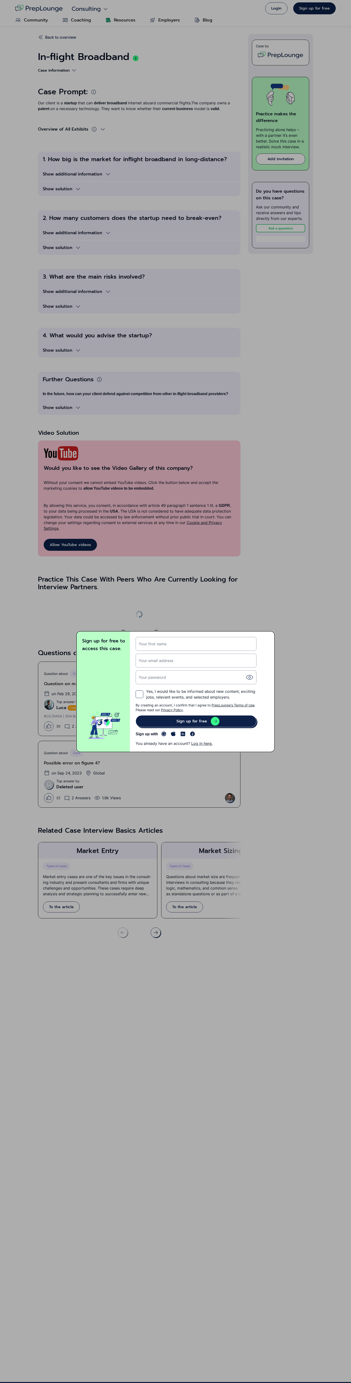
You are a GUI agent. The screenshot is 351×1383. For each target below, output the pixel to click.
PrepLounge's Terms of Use (233, 705)
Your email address (156, 660)
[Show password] (249, 677)
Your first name (152, 643)
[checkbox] (139, 694)
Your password (152, 677)
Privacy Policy (172, 710)
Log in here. (202, 743)
